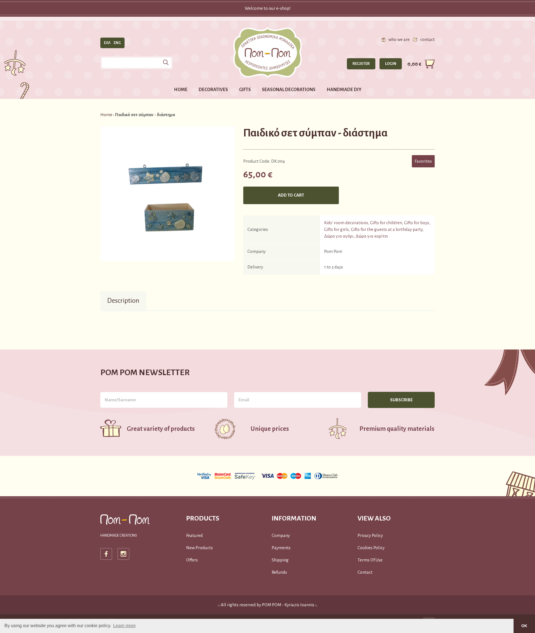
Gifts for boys (416, 222)
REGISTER (361, 64)
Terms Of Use (370, 560)
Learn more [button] (124, 625)
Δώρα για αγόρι (339, 236)
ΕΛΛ (107, 43)
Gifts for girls (336, 229)
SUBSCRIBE (401, 399)
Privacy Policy (370, 535)
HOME (181, 89)
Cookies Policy (371, 547)
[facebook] (106, 554)
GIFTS (245, 89)
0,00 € (414, 64)
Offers (192, 560)
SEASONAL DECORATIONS (288, 89)
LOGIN (390, 64)
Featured (194, 535)
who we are (399, 39)
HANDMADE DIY (344, 89)
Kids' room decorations (346, 222)
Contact (365, 572)
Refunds (279, 572)
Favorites (423, 161)
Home (106, 114)
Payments (281, 547)
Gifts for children (386, 222)
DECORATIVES (213, 89)
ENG (117, 43)
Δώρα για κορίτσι (372, 236)
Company (281, 535)
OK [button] (524, 626)
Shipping (280, 560)
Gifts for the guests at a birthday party (386, 229)
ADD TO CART (291, 195)
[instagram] (123, 554)
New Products (199, 547)
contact (427, 39)
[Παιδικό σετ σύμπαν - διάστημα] (167, 193)
